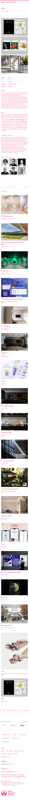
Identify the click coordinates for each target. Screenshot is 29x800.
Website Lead (5, 741)
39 (11, 710)
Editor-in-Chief (22, 734)
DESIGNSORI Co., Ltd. (7, 764)
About (3, 751)
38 (8, 710)
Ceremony (4, 754)
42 (21, 710)
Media (16, 754)
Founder (14, 734)
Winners (21, 751)
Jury (7, 751)
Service (16, 751)
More (25, 721)
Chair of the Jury (6, 734)
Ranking (10, 754)
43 (24, 710)
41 (17, 710)
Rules (11, 751)
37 (4, 710)
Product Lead (15, 738)
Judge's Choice (5, 756)
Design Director (5, 738)
